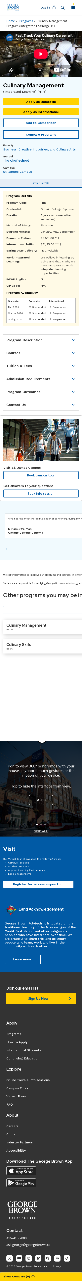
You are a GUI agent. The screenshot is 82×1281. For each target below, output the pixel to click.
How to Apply (16, 1042)
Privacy (57, 1266)
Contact (12, 1134)
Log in (45, 7)
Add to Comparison (41, 123)
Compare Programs (41, 134)
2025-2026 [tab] (41, 183)
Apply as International (41, 112)
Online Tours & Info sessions (28, 1080)
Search (62, 8)
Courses (13, 353)
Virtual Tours (16, 1096)
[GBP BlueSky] (38, 1258)
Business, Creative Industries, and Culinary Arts (39, 149)
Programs (26, 21)
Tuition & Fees (19, 366)
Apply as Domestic (41, 102)
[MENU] (73, 7)
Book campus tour (41, 475)
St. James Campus (17, 171)
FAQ (9, 1104)
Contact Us (16, 405)
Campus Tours (17, 1088)
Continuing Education (22, 1058)
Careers (12, 1126)
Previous (6, 549)
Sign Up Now (38, 998)
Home (10, 21)
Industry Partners (19, 1142)
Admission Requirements (28, 379)
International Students (23, 1050)
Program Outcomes (23, 392)
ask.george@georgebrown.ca (28, 1244)
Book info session (41, 493)
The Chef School (16, 160)
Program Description (24, 340)
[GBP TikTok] (67, 1258)
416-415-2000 (16, 1238)
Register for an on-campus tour (38, 884)
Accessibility (16, 1150)
